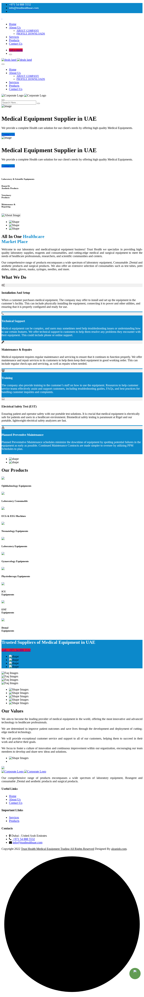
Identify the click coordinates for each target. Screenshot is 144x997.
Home (12, 24)
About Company (27, 30)
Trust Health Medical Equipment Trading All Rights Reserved (57, 848)
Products (14, 40)
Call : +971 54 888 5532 (16, 650)
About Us (15, 27)
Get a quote (16, 50)
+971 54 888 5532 (23, 839)
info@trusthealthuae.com (27, 842)
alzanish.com (119, 848)
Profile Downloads (30, 33)
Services (14, 36)
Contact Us (15, 43)
